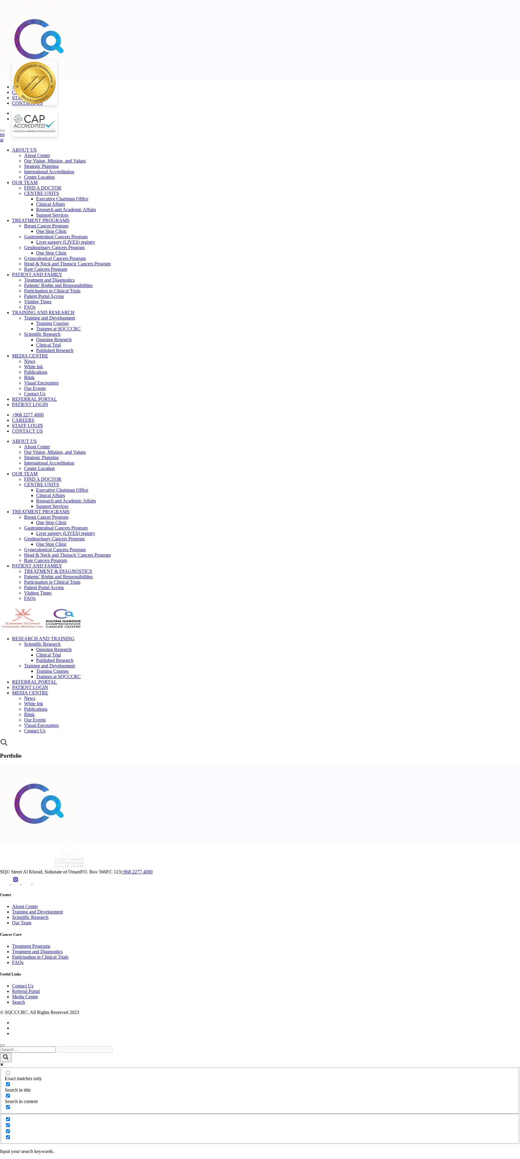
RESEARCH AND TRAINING (43, 638)
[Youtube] (5, 882)
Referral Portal (26, 991)
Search (18, 1002)
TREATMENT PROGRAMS (41, 220)
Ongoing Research (54, 339)
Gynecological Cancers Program (55, 258)
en (2, 134)
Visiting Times (37, 301)
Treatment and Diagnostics (49, 280)
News (29, 361)
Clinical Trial (48, 345)
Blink (29, 377)
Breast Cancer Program (46, 225)
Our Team (21, 922)
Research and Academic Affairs (66, 209)
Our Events (35, 388)
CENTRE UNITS (41, 193)
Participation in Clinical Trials (52, 290)
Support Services (52, 215)
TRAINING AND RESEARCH (43, 312)
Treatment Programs (31, 946)
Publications (35, 372)
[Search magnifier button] (5, 1057)
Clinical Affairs (50, 204)
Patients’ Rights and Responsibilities (58, 285)
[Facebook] (27, 882)
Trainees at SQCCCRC (58, 328)
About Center (37, 155)
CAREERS (23, 420)
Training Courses (52, 323)
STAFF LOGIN (27, 425)
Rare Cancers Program (45, 269)
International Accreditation (49, 171)
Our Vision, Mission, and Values (55, 160)
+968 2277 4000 (28, 414)
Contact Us (34, 393)
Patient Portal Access (44, 296)
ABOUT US (24, 150)
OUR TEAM (25, 182)
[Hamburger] (2, 130)
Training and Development (49, 317)
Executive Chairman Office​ (62, 198)
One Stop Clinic (51, 231)
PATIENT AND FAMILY (37, 274)
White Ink (33, 366)
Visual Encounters (41, 382)
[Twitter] (37, 882)
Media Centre (25, 996)
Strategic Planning (41, 166)
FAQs (30, 307)
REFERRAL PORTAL (34, 399)
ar (2, 139)
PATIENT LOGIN (30, 404)
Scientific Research (42, 334)
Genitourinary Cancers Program (54, 247)
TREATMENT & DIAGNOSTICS (58, 571)
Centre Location (39, 177)
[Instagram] (16, 882)
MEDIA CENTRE (30, 355)
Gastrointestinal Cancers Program (56, 236)
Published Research (54, 350)
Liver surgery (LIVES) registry (65, 242)
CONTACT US (27, 431)
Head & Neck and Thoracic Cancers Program (67, 263)
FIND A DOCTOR (42, 187)
